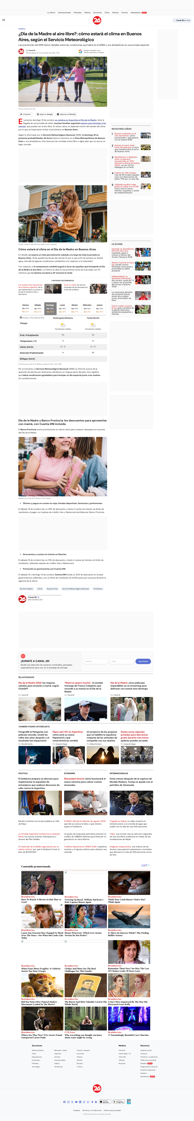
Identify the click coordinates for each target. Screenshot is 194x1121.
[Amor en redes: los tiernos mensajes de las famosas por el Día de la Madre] (98, 289)
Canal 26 (32, 50)
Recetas (80, 1063)
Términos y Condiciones (91, 1110)
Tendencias (58, 1067)
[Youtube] (76, 1102)
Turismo (79, 1067)
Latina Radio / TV (125, 1054)
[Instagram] (68, 1102)
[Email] (38, 597)
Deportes (57, 1054)
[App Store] (105, 1102)
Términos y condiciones (149, 1057)
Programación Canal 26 (148, 1067)
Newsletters (147, 1076)
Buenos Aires (52, 589)
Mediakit (146, 1063)
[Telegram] (92, 1102)
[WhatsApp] (88, 1102)
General (22, 29)
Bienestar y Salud (60, 1050)
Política (23, 773)
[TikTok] (84, 1102)
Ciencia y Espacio (83, 1050)
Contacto (143, 1054)
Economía (69, 773)
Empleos (143, 1073)
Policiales (35, 1063)
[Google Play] (119, 1102)
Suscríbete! (143, 661)
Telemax (122, 1060)
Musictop (122, 1063)
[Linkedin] (80, 1102)
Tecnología (36, 1067)
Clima (39, 589)
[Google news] (96, 1102)
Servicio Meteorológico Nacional (75, 589)
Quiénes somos (146, 1050)
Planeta (79, 1060)
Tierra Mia (122, 1057)
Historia (79, 1057)
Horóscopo (36, 1060)
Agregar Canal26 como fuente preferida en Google (94, 51)
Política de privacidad (148, 1060)
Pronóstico (98, 589)
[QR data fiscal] (129, 1103)
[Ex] (72, 1102)
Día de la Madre (26, 589)
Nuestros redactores (147, 1070)
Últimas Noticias (37, 1050)
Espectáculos (37, 1057)
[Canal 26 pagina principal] (97, 24)
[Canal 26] (97, 1088)
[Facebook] (64, 1102)
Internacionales (119, 773)
